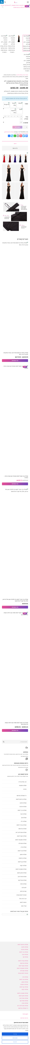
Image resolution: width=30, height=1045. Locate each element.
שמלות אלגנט (19, 75)
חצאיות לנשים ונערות (21, 895)
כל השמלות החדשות (21, 795)
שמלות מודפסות (22, 828)
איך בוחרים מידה (22, 782)
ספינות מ (25, 123)
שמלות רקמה (23, 865)
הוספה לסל (17, 127)
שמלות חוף (23, 817)
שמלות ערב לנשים (22, 851)
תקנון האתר (25, 1014)
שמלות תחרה (23, 884)
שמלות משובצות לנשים (20, 840)
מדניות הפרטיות (24, 1018)
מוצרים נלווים (23, 891)
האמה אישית (15, 1038)
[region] (15, 1032)
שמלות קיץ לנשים (22, 862)
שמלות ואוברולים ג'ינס (21, 832)
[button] (5, 2)
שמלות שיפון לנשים (21, 873)
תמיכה (24, 789)
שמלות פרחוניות (22, 858)
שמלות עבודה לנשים (21, 825)
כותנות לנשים (23, 902)
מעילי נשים (23, 906)
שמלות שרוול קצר (22, 880)
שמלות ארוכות (22, 806)
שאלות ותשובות (22, 785)
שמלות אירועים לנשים (21, 799)
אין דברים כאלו (22, 898)
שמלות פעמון (23, 854)
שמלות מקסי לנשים (21, 836)
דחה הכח (15, 1042)
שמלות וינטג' (23, 814)
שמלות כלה (23, 821)
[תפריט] (28, 2)
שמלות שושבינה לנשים (21, 869)
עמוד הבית (25, 75)
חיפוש (4, 742)
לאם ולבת (24, 887)
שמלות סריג (23, 847)
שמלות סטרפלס (22, 843)
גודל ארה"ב (26, 118)
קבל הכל (15, 1034)
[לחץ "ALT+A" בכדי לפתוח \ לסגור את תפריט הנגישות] (2, 2)
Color (26, 104)
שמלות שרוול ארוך (22, 876)
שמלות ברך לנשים (22, 810)
